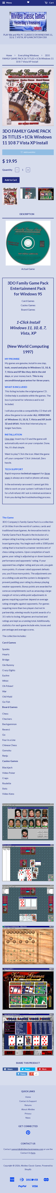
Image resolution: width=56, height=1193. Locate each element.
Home (9, 55)
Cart (51, 2)
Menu (9, 2)
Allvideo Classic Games (31, 1165)
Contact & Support (28, 1101)
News (28, 1118)
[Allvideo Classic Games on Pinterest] (28, 1133)
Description (27, 214)
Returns (28, 1105)
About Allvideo (28, 1109)
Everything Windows (28, 55)
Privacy (28, 1113)
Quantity (7, 169)
